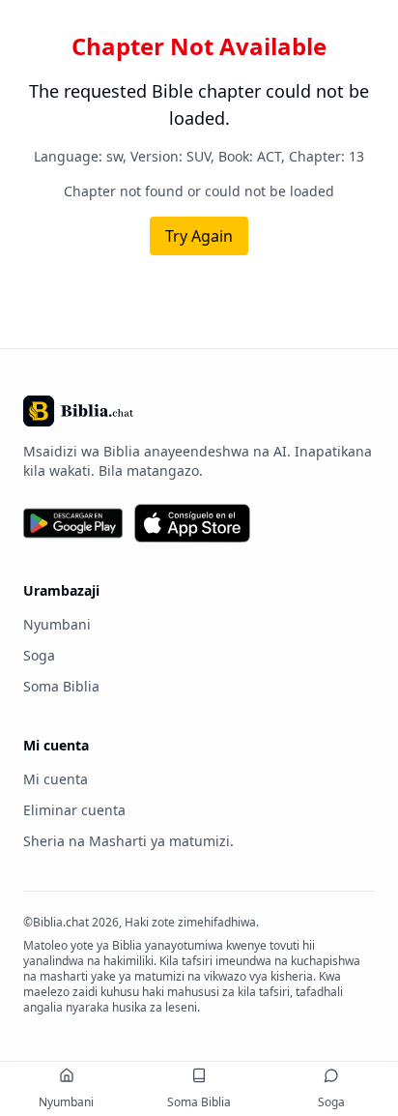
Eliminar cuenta (74, 810)
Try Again (199, 236)
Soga (39, 655)
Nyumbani (57, 624)
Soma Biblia (61, 686)
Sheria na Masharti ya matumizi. (128, 841)
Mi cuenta (55, 779)
